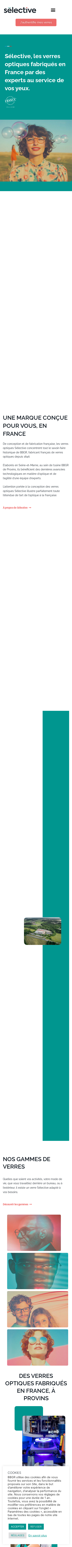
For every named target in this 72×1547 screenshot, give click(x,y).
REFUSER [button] (35, 1526)
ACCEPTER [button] (17, 1526)
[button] (53, 10)
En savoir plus (37, 1535)
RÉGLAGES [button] (17, 1535)
